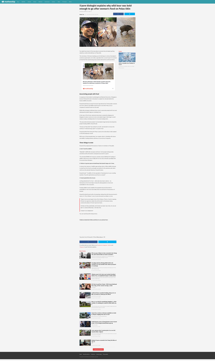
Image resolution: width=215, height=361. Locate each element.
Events (120, 51)
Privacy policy (105, 354)
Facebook (99, 245)
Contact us (93, 354)
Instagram (104, 245)
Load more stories (98, 349)
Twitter (109, 245)
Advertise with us (86, 354)
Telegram (82, 247)
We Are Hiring (99, 354)
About (81, 354)
